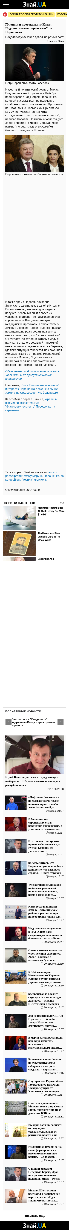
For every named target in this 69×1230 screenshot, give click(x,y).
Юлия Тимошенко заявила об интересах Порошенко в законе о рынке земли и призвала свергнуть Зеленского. (32, 389)
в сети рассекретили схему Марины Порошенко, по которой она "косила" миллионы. (34, 476)
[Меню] (6, 4)
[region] (34, 205)
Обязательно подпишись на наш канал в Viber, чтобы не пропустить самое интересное (32, 375)
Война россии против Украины (31, 14)
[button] (8, 722)
